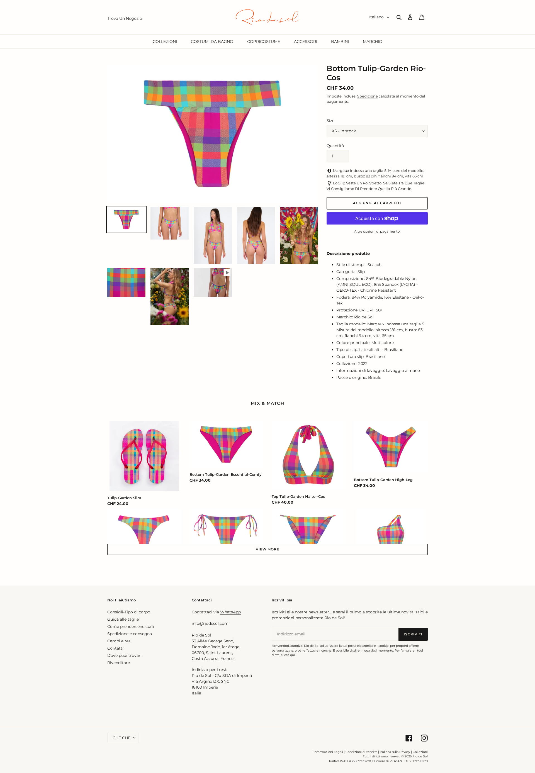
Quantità (335, 145)
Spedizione (367, 96)
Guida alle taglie (123, 619)
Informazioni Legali (328, 752)
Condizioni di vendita (361, 752)
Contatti (115, 648)
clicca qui (288, 655)
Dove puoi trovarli (125, 655)
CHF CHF (121, 737)
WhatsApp (230, 612)
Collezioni (420, 752)
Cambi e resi (119, 640)
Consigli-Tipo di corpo (128, 612)
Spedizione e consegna (129, 633)
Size (330, 120)
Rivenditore (118, 662)
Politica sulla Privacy (395, 752)
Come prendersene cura (130, 626)
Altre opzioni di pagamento (377, 231)
